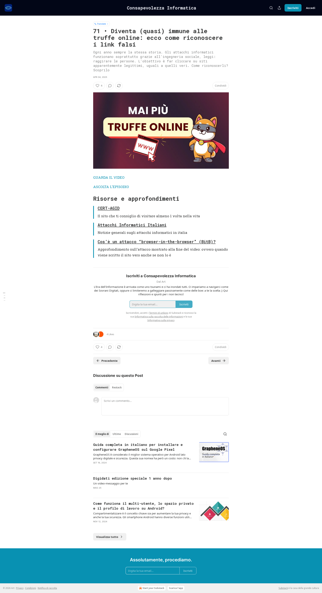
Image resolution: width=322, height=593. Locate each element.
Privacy (19, 588)
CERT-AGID (109, 208)
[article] (161, 456)
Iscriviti (293, 8)
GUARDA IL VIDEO (108, 177)
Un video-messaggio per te (110, 483)
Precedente (109, 361)
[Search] (271, 8)
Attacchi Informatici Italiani (132, 225)
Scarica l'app (176, 588)
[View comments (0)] (110, 85)
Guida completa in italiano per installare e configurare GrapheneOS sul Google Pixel (138, 447)
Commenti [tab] (101, 387)
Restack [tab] (117, 387)
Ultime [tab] (117, 434)
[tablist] (108, 387)
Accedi (310, 8)
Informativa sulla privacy (161, 320)
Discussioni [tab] (131, 434)
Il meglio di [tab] (102, 434)
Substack (283, 588)
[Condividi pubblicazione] (279, 8)
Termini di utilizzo (158, 312)
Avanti (216, 361)
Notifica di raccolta (47, 588)
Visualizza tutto (107, 537)
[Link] (88, 199)
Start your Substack (153, 588)
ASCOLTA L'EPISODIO (111, 186)
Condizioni (30, 588)
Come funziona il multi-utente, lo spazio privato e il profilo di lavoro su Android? (143, 506)
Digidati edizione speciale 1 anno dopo (132, 478)
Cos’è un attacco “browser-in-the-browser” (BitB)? (157, 241)
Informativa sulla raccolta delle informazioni (159, 316)
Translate (101, 23)
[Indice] (4, 296)
